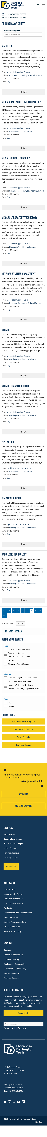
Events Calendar (23, 737)
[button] (39, 5)
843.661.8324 (16, 1084)
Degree (11, 660)
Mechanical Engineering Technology (21, 102)
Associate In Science (16, 653)
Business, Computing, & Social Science (25, 75)
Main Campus (9, 834)
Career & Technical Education (21, 131)
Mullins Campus (10, 848)
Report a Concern (11, 917)
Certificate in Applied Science (19, 468)
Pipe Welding (8, 442)
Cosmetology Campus (13, 839)
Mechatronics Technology (16, 158)
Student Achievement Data (15, 922)
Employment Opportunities (15, 964)
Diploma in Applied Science (18, 524)
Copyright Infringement (13, 898)
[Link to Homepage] (19, 5)
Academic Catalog (11, 959)
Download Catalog (23, 745)
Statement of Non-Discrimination (18, 912)
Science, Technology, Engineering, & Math (26, 190)
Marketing (7, 46)
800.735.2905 (17, 1091)
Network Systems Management (19, 274)
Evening (11, 706)
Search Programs (23, 805)
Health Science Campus (13, 843)
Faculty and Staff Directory (15, 968)
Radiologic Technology (14, 555)
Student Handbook (12, 973)
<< (4, 610)
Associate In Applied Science (18, 72)
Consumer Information (13, 954)
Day (8, 81)
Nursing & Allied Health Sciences (23, 247)
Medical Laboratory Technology (19, 218)
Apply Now (23, 794)
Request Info (23, 1013)
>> (4, 615)
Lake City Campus (11, 857)
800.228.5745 (17, 1087)
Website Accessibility (12, 931)
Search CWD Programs (23, 729)
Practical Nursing (11, 498)
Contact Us (11, 866)
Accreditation (9, 889)
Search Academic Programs (23, 721)
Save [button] (24, 92)
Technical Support (11, 978)
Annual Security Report (13, 894)
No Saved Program (13, 631)
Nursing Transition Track (16, 386)
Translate (22, 1028)
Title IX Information (12, 926)
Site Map (38, 1122)
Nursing (6, 330)
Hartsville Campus (11, 852)
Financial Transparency (13, 903)
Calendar (7, 950)
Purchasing (8, 908)
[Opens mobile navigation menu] (43, 5)
